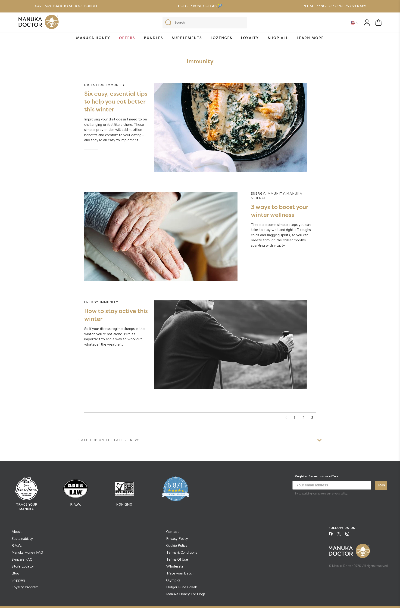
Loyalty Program (25, 587)
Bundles (153, 37)
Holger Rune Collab (181, 587)
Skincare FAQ (22, 559)
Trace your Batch (180, 573)
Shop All (278, 37)
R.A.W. (17, 545)
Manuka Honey (93, 37)
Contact (172, 531)
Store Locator (23, 566)
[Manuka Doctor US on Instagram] (349, 535)
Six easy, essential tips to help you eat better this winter (115, 101)
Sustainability (22, 538)
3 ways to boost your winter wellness (279, 211)
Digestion (94, 85)
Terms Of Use (177, 559)
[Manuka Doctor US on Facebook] (332, 535)
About (17, 531)
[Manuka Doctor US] (39, 23)
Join (381, 485)
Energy (258, 194)
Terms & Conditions (181, 552)
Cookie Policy (176, 545)
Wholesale (175, 566)
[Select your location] (354, 22)
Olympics (173, 580)
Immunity (115, 85)
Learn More (310, 37)
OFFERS (127, 37)
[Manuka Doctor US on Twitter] (340, 535)
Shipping (18, 580)
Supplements (187, 37)
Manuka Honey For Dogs (186, 594)
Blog (15, 573)
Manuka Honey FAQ (27, 552)
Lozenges (221, 37)
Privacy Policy (177, 538)
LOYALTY (250, 37)
